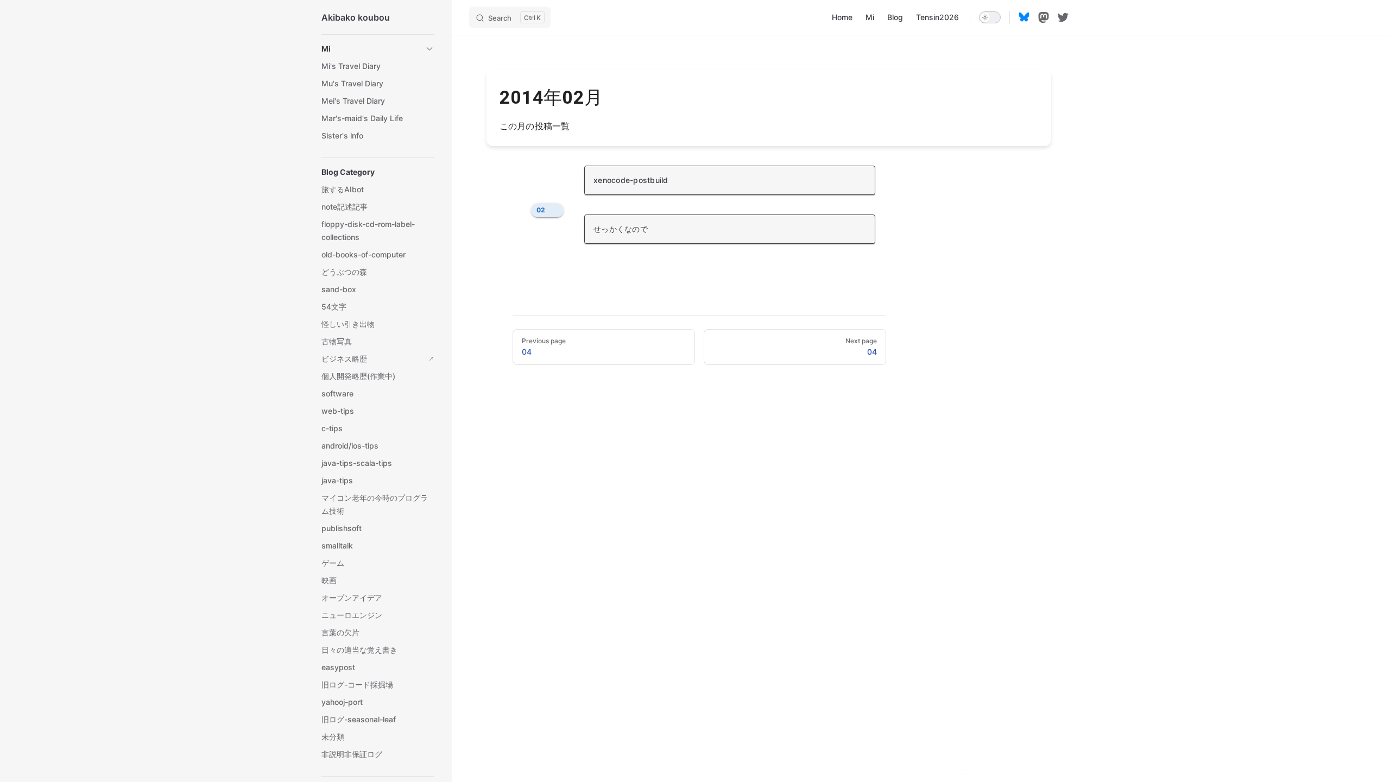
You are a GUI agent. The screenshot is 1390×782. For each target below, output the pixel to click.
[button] (377, 49)
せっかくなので (620, 229)
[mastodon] (1043, 17)
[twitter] (1063, 17)
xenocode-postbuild (630, 180)
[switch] (990, 17)
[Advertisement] (769, 510)
